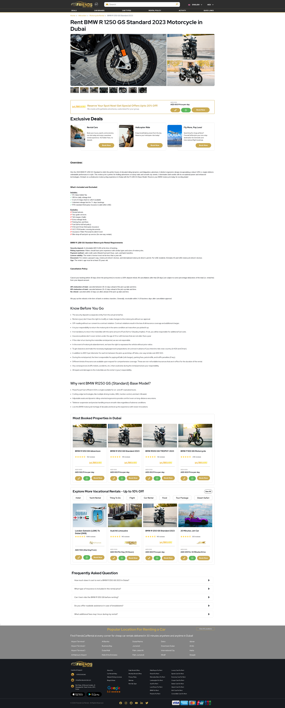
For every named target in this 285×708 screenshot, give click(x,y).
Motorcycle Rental (97, 15)
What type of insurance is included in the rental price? (97, 589)
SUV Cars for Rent (176, 690)
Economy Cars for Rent (178, 677)
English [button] (196, 5)
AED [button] (209, 5)
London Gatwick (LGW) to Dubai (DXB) (87, 532)
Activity (182, 10)
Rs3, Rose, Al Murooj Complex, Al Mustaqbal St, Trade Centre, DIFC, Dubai (85, 687)
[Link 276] (81, 664)
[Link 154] (79, 107)
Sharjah (192, 655)
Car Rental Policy (112, 674)
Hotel (78, 498)
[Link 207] (195, 515)
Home (72, 15)
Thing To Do (115, 498)
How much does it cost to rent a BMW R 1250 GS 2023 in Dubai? (101, 580)
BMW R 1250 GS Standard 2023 (124, 451)
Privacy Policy (132, 677)
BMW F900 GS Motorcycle (193, 451)
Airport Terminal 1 (78, 641)
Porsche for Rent (155, 694)
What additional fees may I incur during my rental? (96, 614)
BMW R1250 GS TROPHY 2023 (159, 451)
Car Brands (99, 10)
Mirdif (163, 655)
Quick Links (209, 10)
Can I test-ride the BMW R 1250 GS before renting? (96, 597)
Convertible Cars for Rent (179, 694)
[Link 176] (195, 435)
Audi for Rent (154, 684)
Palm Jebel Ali (137, 650)
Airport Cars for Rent (177, 687)
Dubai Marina (137, 641)
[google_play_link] (94, 694)
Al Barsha (105, 641)
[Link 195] (90, 515)
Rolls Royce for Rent (156, 670)
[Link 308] (204, 678)
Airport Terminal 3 (78, 650)
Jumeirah (136, 646)
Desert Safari (203, 498)
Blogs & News (111, 680)
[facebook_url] (122, 703)
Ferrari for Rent (154, 674)
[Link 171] (160, 435)
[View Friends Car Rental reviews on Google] (127, 689)
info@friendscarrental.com (83, 680)
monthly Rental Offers (135, 674)
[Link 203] (160, 515)
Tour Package (182, 498)
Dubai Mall (106, 650)
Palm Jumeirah (138, 655)
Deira (163, 641)
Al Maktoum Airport (79, 655)
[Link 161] (90, 435)
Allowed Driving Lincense (114, 677)
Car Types (126, 10)
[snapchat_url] (132, 703)
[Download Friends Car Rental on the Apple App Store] (77, 694)
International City (168, 650)
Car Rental (148, 498)
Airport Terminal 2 (78, 646)
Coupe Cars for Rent (177, 680)
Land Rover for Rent (156, 687)
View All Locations (205, 629)
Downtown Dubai (167, 646)
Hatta (192, 650)
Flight (132, 498)
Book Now (200, 110)
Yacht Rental (95, 498)
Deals (74, 10)
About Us (110, 670)
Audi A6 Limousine (119, 530)
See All (208, 491)
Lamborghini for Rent (156, 680)
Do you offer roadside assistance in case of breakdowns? (98, 605)
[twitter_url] (148, 703)
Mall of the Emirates (109, 655)
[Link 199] (125, 515)
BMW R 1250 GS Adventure (88, 451)
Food (164, 498)
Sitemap (131, 680)
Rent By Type (133, 684)
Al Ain (192, 646)
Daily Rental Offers (134, 670)
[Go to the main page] (81, 4)
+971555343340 (81, 674)
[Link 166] (125, 435)
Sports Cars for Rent (177, 674)
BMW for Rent (154, 690)
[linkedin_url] (143, 703)
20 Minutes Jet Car (190, 530)
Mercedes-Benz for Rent (157, 677)
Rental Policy (155, 10)
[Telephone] (175, 110)
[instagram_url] (127, 703)
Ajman (192, 641)
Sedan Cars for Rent (177, 684)
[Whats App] (186, 110)
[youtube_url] (137, 703)
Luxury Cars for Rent (177, 670)
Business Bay (107, 646)
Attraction (82, 15)
